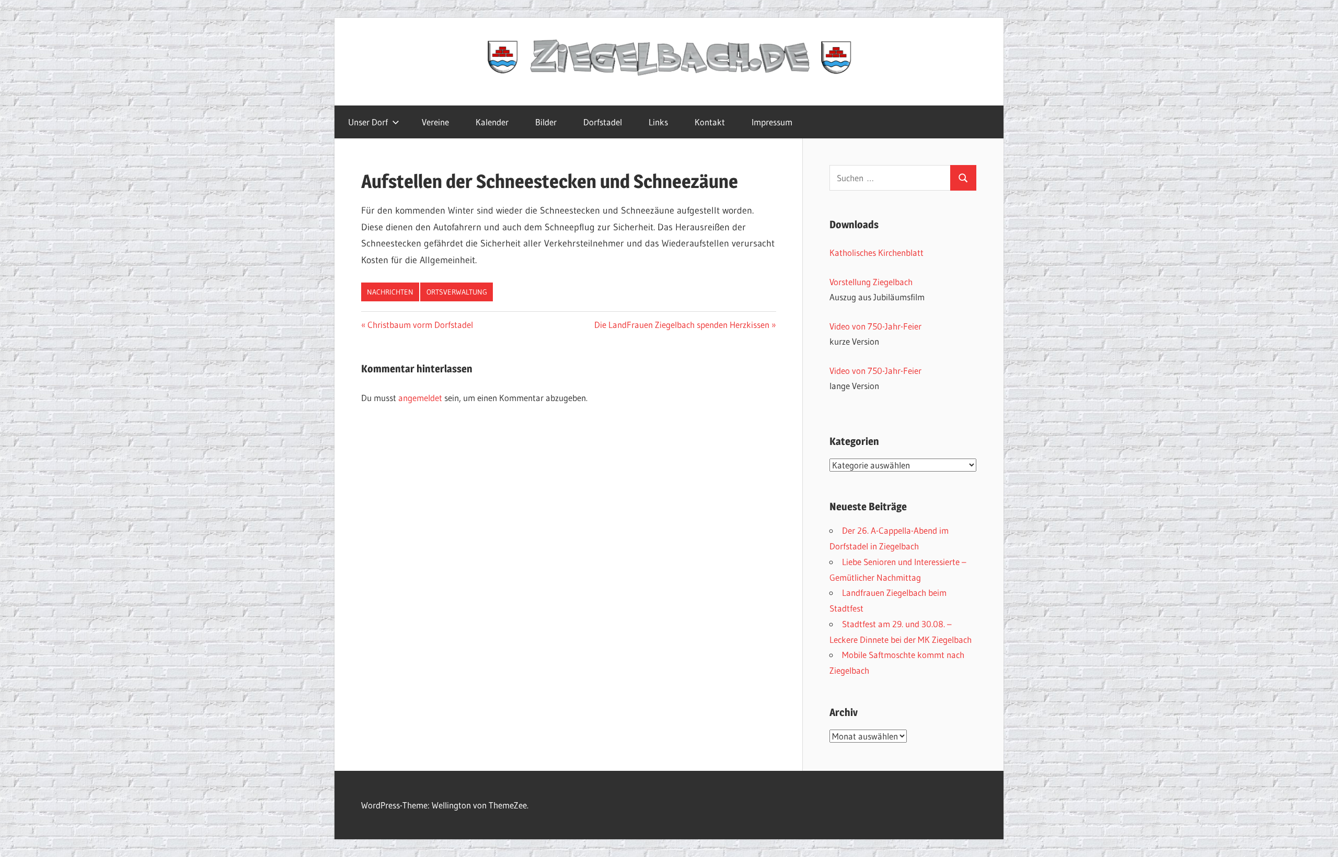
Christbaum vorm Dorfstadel (420, 324)
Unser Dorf (368, 121)
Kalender (492, 121)
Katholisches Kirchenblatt (876, 252)
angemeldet (420, 397)
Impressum (772, 121)
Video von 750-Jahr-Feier (875, 326)
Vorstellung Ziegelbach (871, 281)
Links (658, 121)
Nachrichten (390, 292)
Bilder (546, 121)
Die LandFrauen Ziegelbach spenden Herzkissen (681, 324)
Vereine (435, 121)
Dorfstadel (602, 121)
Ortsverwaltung (456, 292)
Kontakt (710, 121)
